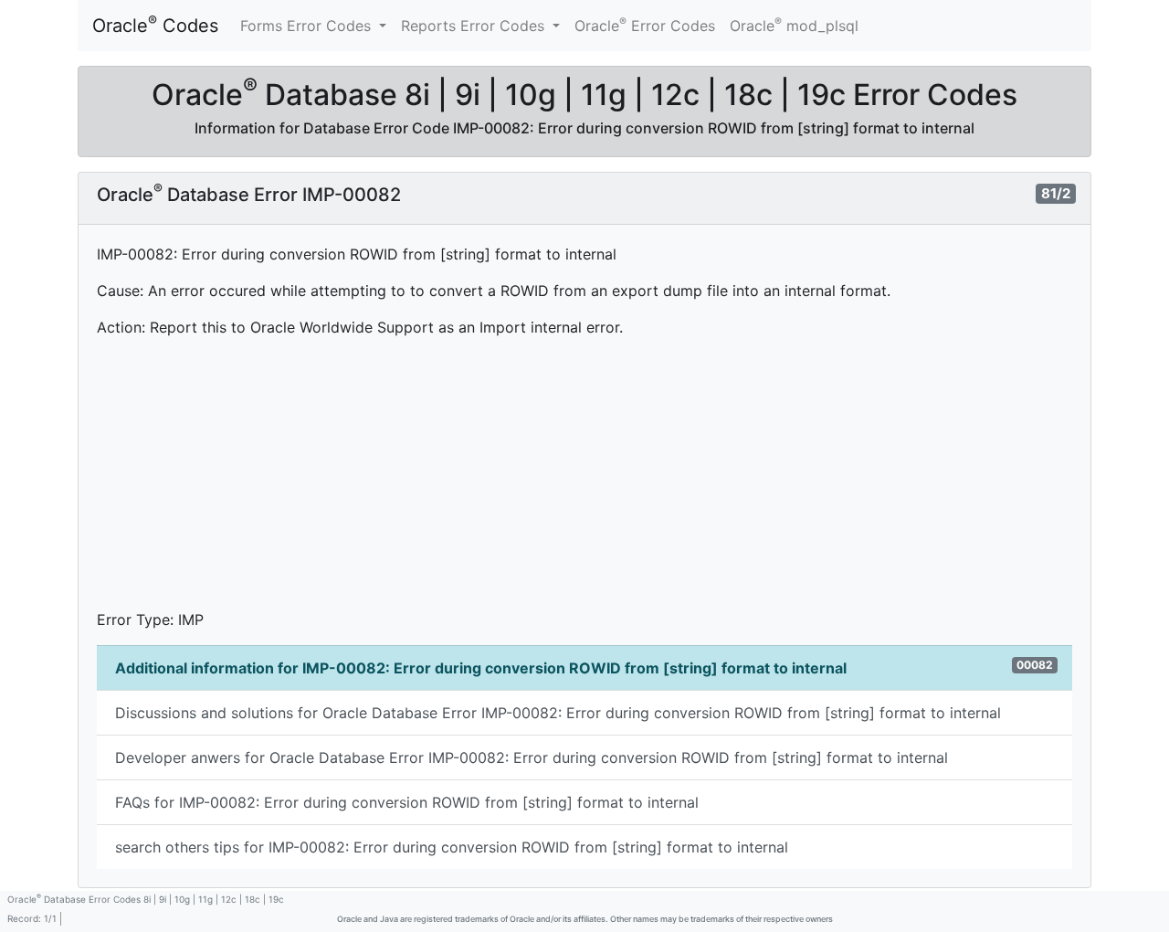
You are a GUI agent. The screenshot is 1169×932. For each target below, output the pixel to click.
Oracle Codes (155, 24)
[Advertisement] (584, 481)
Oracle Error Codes (644, 25)
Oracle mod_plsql (794, 25)
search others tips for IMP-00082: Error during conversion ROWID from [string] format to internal (451, 847)
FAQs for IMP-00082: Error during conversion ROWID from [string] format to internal (407, 802)
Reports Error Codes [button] (475, 25)
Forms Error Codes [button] (307, 25)
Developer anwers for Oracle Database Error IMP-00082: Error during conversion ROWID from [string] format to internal (531, 757)
